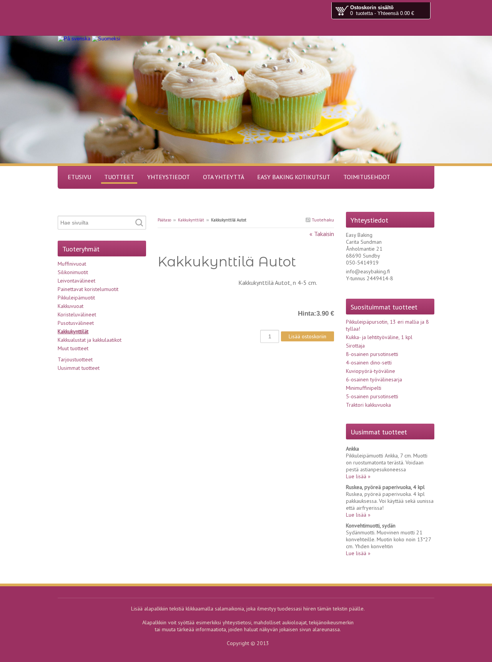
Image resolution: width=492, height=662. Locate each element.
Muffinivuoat (72, 263)
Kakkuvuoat (70, 306)
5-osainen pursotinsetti (372, 396)
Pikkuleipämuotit (76, 297)
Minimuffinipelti (363, 387)
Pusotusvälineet (76, 322)
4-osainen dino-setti (369, 362)
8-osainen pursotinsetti (372, 354)
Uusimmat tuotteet (79, 367)
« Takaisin (321, 234)
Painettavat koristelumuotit (88, 289)
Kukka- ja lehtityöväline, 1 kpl (379, 337)
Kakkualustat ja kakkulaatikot (89, 339)
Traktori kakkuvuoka (368, 404)
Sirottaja (355, 345)
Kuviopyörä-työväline (370, 371)
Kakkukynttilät (191, 220)
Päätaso (164, 220)
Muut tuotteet (73, 348)
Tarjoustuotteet (75, 359)
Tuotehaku (322, 220)
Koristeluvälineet (77, 314)
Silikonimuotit (73, 272)
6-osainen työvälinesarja (374, 379)
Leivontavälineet (76, 280)
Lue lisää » (358, 476)
